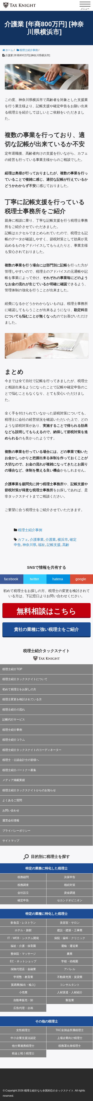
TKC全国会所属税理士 (70, 1030)
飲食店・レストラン (23, 922)
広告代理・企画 (23, 1008)
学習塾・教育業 (23, 977)
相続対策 (69, 885)
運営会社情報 (10, 820)
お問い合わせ (10, 810)
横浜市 (63, 539)
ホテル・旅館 (23, 930)
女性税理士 (23, 1030)
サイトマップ (10, 840)
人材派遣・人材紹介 (69, 992)
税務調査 (23, 885)
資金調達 (69, 892)
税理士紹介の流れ (13, 709)
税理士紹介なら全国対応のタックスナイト (49, 1090)
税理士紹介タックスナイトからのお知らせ (29, 790)
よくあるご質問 (12, 800)
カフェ (23, 539)
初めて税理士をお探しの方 (19, 689)
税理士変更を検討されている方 (22, 699)
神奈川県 (29, 545)
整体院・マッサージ (23, 953)
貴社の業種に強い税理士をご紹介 (46, 629)
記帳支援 (54, 545)
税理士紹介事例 (30, 530)
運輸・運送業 (69, 946)
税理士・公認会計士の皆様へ (20, 759)
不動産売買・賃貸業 (69, 977)
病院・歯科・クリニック (69, 938)
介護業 (50, 539)
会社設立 (23, 892)
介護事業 (37, 539)
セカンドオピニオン (69, 900)
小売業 (23, 992)
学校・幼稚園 (69, 961)
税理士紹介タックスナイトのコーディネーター (31, 750)
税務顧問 (23, 877)
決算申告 (69, 877)
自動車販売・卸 (23, 1000)
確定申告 (23, 900)
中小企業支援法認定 (23, 1038)
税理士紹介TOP (12, 669)
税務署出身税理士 (69, 1045)
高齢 (65, 545)
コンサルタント (70, 984)
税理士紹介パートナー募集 (19, 770)
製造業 (70, 1000)
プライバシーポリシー (16, 830)
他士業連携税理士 (23, 1045)
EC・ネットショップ (23, 961)
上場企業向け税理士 (69, 1038)
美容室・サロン (70, 922)
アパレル (69, 969)
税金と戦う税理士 (23, 1053)
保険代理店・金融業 (23, 969)
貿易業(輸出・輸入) (23, 984)
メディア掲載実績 (13, 780)
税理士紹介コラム (13, 739)
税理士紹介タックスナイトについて (24, 679)
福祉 (41, 545)
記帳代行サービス (13, 719)
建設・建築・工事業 (69, 930)
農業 (69, 953)
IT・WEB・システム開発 (23, 938)
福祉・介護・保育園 (23, 946)
